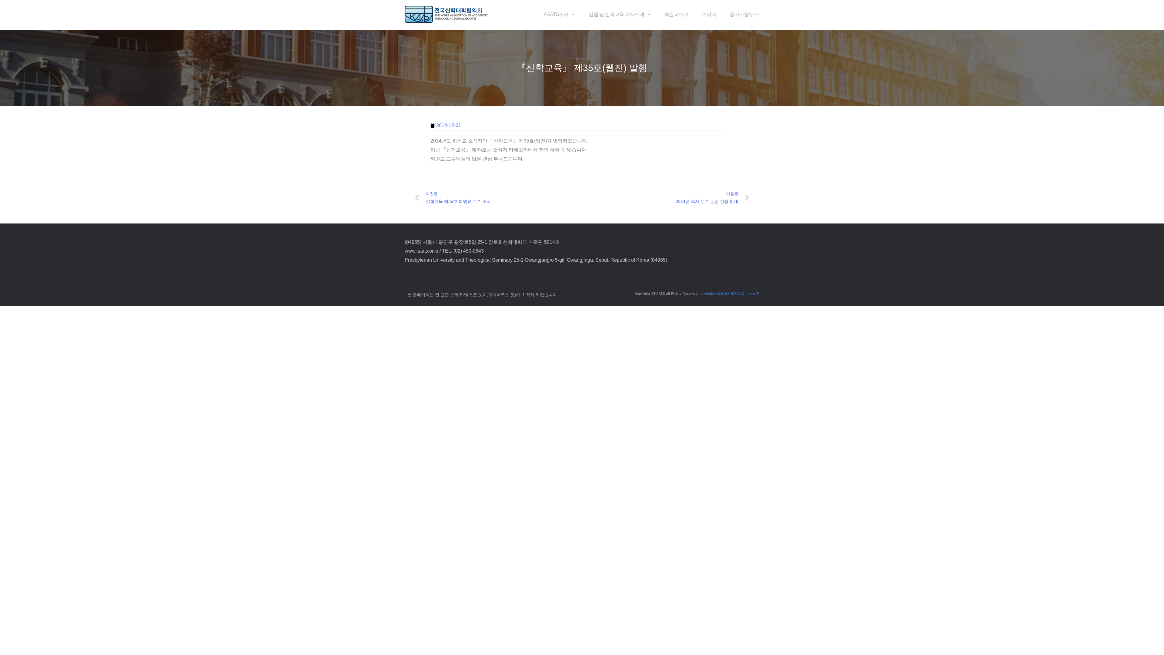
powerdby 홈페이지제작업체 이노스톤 (730, 294)
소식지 (709, 14)
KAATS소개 (556, 14)
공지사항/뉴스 (744, 14)
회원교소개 (676, 14)
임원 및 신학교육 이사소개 (616, 14)
